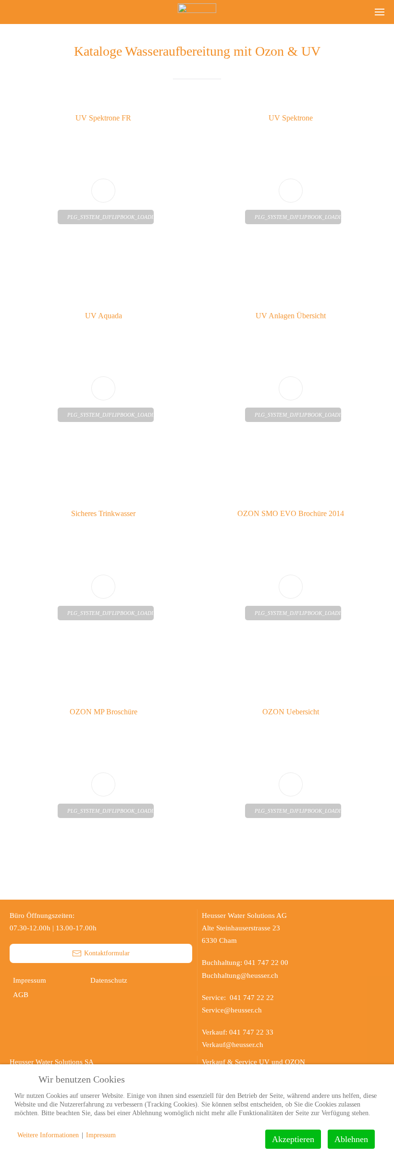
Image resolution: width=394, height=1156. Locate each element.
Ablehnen (351, 1139)
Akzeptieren (293, 1139)
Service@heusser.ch (232, 1010)
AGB (20, 995)
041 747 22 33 (251, 1032)
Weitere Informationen (48, 1135)
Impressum (29, 980)
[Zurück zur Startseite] (197, 12)
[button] (379, 12)
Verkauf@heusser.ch (232, 1044)
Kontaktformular (107, 953)
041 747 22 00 (266, 962)
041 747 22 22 (254, 997)
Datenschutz (108, 980)
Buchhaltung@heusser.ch (240, 975)
